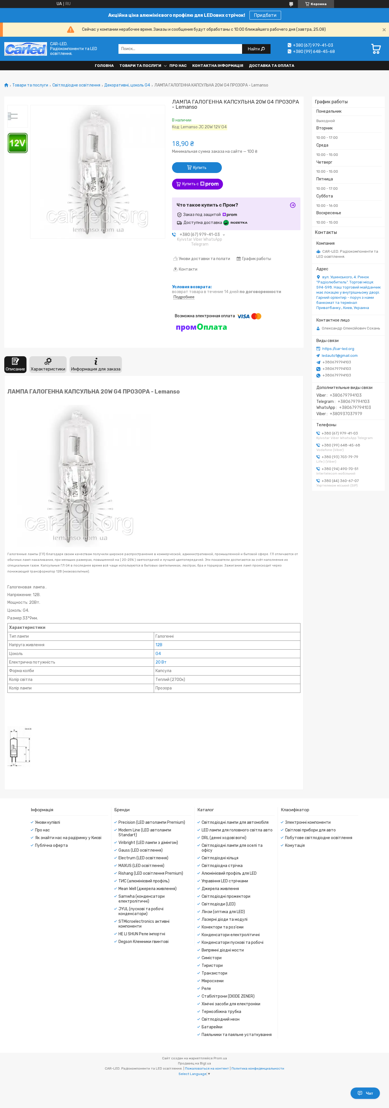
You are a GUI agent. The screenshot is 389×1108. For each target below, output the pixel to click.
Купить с (190, 184)
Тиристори (212, 965)
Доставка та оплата (271, 65)
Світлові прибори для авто (310, 830)
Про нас (178, 65)
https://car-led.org (338, 349)
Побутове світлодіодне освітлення (318, 837)
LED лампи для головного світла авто (237, 830)
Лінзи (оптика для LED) (223, 911)
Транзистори (214, 973)
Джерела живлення (220, 888)
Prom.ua (220, 1058)
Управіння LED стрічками (225, 881)
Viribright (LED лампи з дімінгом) (148, 842)
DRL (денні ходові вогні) (224, 837)
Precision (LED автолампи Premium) (151, 822)
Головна (104, 65)
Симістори (212, 957)
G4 (158, 653)
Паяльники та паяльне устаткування (237, 1034)
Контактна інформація (217, 65)
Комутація (295, 845)
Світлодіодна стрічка (222, 865)
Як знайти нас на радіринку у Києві (68, 837)
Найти (254, 48)
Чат (369, 1093)
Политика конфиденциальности (258, 1068)
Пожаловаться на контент (207, 1068)
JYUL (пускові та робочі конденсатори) (140, 911)
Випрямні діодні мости (223, 950)
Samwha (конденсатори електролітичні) (141, 899)
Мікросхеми (213, 981)
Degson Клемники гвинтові (143, 941)
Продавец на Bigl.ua (194, 1063)
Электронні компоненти (308, 822)
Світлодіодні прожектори (226, 896)
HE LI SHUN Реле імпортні (141, 934)
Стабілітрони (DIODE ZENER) (228, 996)
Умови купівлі (47, 822)
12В (158, 644)
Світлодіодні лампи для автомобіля (235, 822)
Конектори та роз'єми (222, 927)
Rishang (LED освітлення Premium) (150, 873)
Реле (206, 988)
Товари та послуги (140, 65)
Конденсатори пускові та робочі (232, 942)
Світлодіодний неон (220, 1019)
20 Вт (161, 662)
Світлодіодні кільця (220, 858)
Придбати (265, 15)
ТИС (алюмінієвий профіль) (143, 881)
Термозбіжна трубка (221, 1011)
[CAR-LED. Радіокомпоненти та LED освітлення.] (25, 48)
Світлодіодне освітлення (76, 85)
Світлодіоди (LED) (219, 904)
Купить (199, 167)
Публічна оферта (51, 845)
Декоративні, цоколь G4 (127, 85)
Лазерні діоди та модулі (224, 919)
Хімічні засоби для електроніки (231, 1004)
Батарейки (212, 1027)
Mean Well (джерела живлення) (147, 888)
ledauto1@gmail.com (340, 355)
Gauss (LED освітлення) (140, 850)
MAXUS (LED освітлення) (141, 865)
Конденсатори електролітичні (231, 934)
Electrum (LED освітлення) (143, 858)
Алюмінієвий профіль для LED (229, 873)
